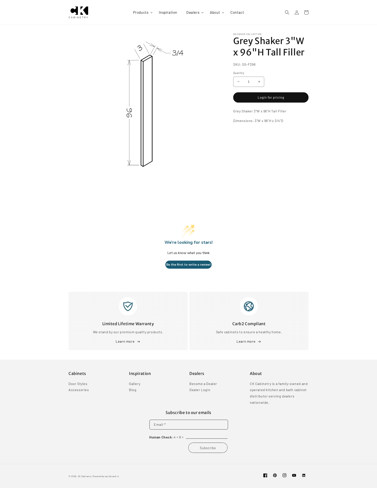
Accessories (79, 390)
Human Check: (161, 437)
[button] (141, 12)
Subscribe (208, 448)
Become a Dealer (203, 384)
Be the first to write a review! (188, 265)
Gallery (134, 384)
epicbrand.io (112, 476)
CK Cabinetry (85, 476)
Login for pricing (271, 97)
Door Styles (78, 384)
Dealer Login (199, 390)
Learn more (125, 341)
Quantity (238, 73)
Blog (132, 390)
